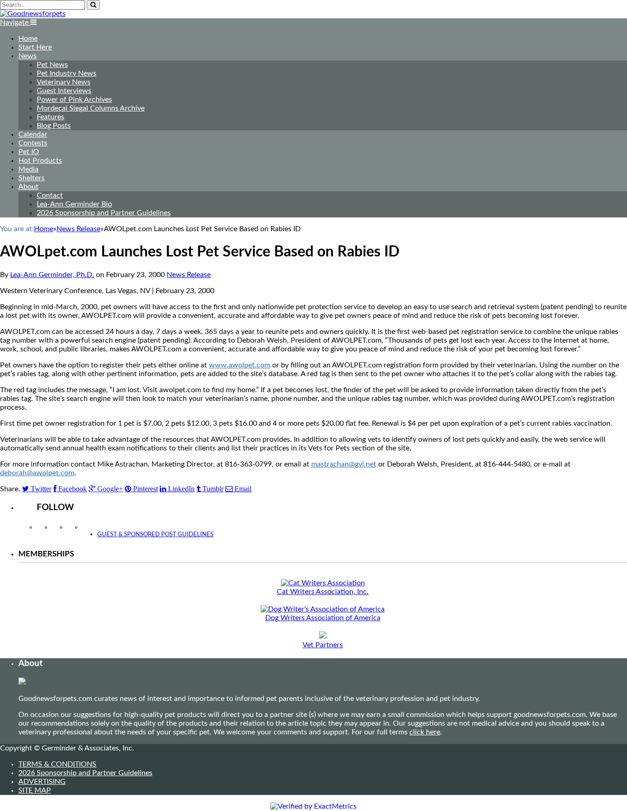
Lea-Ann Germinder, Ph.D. (52, 274)
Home (28, 38)
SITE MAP (34, 790)
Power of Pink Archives (74, 99)
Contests (32, 143)
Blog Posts (54, 125)
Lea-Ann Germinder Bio (74, 204)
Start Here (35, 47)
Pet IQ (28, 152)
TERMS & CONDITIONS (57, 764)
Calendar (32, 134)
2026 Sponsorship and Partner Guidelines (104, 213)
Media (28, 169)
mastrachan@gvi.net (343, 464)
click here (424, 732)
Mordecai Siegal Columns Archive (91, 108)
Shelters (31, 178)
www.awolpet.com (239, 365)
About (28, 186)
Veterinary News (63, 82)
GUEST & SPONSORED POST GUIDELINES (155, 535)
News (27, 56)
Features (50, 117)
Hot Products (40, 160)
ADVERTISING (42, 781)
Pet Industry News (66, 73)
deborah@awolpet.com (37, 473)
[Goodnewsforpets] (33, 13)
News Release (189, 274)
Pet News (52, 64)
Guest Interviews (64, 90)
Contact (50, 195)
